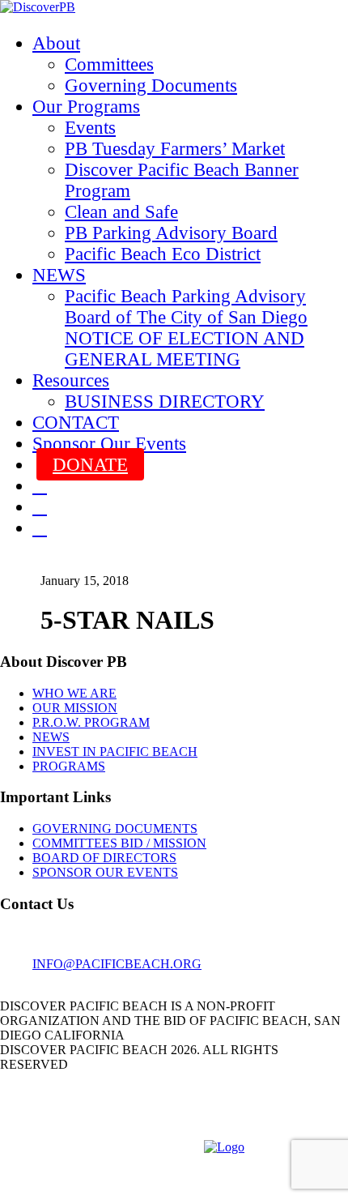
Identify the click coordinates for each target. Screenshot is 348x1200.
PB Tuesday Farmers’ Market (175, 149)
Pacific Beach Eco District (163, 254)
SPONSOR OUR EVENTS (105, 872)
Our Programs (86, 106)
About (56, 43)
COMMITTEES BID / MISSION (119, 843)
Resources (70, 380)
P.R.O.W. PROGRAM (91, 722)
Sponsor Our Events (109, 443)
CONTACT (75, 422)
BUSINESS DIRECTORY (165, 401)
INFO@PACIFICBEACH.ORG (117, 964)
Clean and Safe (121, 212)
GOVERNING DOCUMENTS (114, 828)
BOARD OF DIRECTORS (104, 858)
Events (90, 127)
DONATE (90, 465)
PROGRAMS (68, 766)
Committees (109, 64)
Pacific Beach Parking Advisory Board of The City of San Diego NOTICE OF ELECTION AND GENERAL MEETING (186, 327)
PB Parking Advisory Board (171, 233)
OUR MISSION (74, 708)
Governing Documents (151, 85)
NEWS (59, 275)
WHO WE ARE (74, 693)
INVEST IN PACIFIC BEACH (114, 751)
